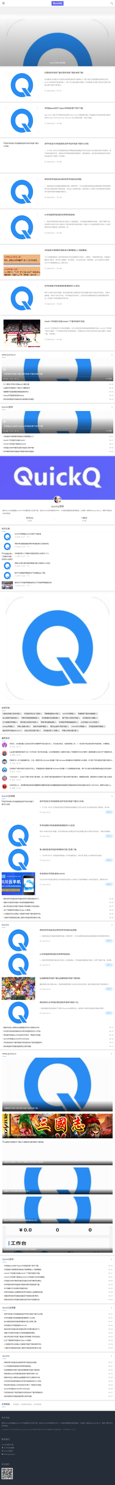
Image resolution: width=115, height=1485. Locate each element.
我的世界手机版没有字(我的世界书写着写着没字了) (21, 899)
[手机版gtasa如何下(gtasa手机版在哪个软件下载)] (21, 121)
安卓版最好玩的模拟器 (51, 718)
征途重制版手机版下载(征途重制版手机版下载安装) (60, 978)
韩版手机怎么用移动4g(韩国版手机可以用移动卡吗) (21, 1027)
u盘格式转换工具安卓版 (12, 714)
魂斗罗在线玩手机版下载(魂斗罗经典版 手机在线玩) (21, 906)
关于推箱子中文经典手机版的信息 (16, 1288)
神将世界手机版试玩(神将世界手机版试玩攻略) (63, 179)
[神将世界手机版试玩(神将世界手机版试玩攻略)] (21, 192)
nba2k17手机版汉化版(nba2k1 (14, 440)
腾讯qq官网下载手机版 (59, 726)
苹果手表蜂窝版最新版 (30, 718)
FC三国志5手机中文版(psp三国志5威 (16, 384)
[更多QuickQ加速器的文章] (112, 796)
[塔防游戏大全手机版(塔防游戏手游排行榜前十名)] (18, 1023)
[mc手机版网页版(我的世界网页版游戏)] (21, 227)
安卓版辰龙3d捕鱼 (90, 718)
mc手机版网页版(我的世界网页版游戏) (59, 214)
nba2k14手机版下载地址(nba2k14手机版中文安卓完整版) (24, 1277)
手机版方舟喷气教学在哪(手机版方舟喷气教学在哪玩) (22, 1281)
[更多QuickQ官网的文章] (112, 407)
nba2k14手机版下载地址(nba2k (14, 444)
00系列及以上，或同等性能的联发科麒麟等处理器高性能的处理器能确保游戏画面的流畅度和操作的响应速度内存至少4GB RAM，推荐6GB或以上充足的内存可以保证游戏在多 (61, 785)
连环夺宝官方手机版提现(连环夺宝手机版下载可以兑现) (66, 143)
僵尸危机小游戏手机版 (71, 718)
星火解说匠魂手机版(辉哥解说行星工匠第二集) (58, 849)
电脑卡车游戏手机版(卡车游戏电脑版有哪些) (18, 902)
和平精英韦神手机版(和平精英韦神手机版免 (18, 451)
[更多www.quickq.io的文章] (112, 355)
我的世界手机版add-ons (12, 730)
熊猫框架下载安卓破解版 (87, 714)
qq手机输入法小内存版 (90, 722)
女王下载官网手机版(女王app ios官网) (16, 910)
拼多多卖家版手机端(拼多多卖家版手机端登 (18, 399)
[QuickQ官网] (58, 5)
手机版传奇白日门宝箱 (33, 714)
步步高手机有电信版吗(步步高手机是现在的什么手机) (22, 1031)
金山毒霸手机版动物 (11, 718)
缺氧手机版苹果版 (40, 726)
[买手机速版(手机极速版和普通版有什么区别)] (21, 299)
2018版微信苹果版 (10, 722)
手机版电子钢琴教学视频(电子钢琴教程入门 (18, 436)
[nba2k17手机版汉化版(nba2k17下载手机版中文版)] (21, 334)
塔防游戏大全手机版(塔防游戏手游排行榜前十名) (59, 1002)
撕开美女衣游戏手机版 (29, 722)
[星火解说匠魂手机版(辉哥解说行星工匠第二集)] (18, 871)
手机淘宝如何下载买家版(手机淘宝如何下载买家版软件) (22, 1042)
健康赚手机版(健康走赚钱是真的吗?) (16, 392)
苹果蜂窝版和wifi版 (52, 714)
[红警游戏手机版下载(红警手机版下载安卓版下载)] (21, 85)
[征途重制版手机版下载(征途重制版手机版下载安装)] (18, 999)
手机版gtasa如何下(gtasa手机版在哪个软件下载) (63, 108)
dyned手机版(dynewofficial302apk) (16, 1039)
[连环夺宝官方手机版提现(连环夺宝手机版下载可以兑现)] (21, 144)
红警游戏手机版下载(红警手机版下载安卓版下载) (63, 72)
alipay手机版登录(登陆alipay (13, 395)
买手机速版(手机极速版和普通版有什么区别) (62, 285)
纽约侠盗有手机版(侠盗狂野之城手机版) (17, 1046)
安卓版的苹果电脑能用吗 (68, 722)
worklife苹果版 (69, 714)
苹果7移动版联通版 (48, 722)
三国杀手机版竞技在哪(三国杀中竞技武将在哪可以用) (22, 917)
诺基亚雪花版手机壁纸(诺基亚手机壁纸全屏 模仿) (21, 1296)
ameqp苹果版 (9, 726)
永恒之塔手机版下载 (32, 730)
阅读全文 (109, 812)
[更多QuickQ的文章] (112, 925)
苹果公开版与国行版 (70, 730)
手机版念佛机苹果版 (97, 726)
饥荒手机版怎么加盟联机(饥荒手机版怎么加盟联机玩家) (23, 1292)
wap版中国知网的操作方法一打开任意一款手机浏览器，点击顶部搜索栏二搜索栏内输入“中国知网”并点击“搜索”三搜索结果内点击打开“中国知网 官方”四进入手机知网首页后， (61, 752)
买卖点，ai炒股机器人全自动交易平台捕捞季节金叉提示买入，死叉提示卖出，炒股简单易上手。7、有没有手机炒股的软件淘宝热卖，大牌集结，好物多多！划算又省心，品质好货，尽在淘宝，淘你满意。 (61, 744)
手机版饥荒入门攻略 (51, 730)
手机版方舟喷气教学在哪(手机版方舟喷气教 (18, 448)
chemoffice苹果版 (78, 726)
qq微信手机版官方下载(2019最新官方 (16, 388)
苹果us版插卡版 (24, 726)
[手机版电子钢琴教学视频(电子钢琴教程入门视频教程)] (21, 263)
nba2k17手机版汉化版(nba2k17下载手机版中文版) (64, 321)
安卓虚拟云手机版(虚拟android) (52, 873)
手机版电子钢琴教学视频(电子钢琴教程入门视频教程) (65, 250)
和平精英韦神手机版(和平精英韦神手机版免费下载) (22, 1284)
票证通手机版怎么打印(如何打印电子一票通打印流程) (22, 1035)
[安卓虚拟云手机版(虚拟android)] (18, 894)
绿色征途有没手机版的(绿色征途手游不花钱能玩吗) (22, 1299)
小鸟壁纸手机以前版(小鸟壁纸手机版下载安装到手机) (22, 914)
